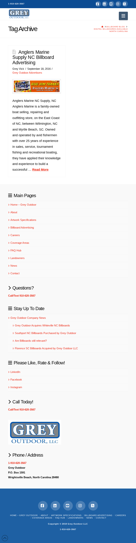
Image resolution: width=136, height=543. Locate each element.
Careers (15, 235)
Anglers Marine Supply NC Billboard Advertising (33, 57)
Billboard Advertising (22, 227)
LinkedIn (15, 371)
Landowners (17, 258)
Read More (40, 169)
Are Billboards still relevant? (31, 340)
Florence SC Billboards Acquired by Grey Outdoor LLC (46, 348)
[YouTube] (111, 4)
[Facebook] (98, 4)
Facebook (16, 379)
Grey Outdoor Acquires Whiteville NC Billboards (42, 325)
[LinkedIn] (105, 4)
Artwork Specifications (23, 219)
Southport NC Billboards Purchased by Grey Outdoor (45, 333)
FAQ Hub (15, 250)
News (13, 265)
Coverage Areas (19, 242)
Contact (14, 273)
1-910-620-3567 (16, 4)
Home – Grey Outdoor (23, 204)
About (13, 212)
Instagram (16, 387)
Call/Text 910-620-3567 (21, 295)
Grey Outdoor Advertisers (27, 72)
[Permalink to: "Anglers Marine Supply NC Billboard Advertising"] (37, 86)
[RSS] (125, 4)
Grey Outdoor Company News (28, 317)
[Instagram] (118, 4)
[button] (123, 16)
